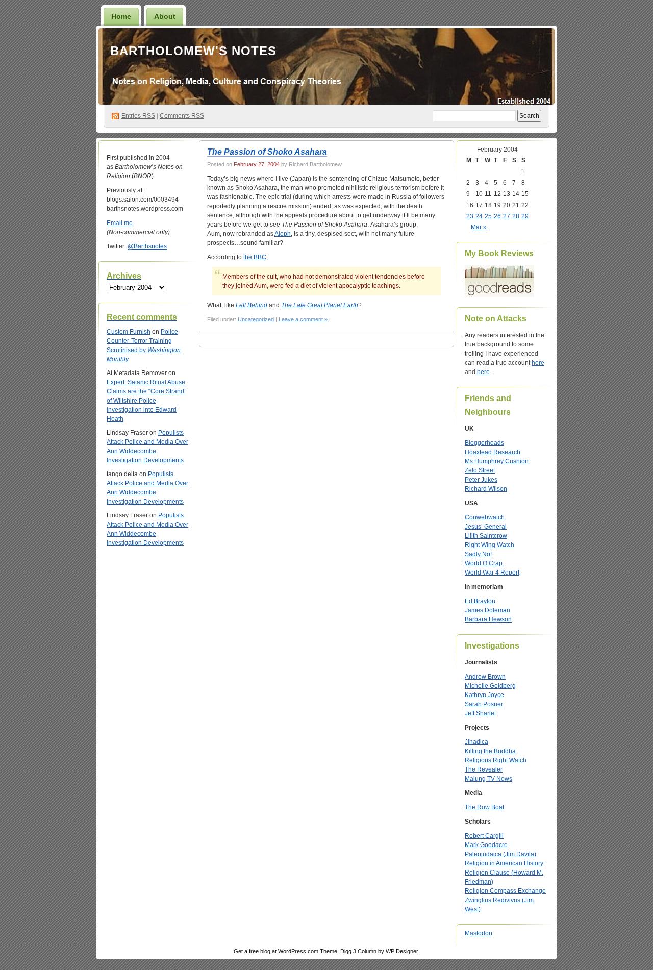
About (164, 16)
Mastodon (478, 933)
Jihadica (476, 741)
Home (121, 16)
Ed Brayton (480, 601)
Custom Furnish (128, 331)
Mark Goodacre (486, 845)
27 (506, 216)
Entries (138, 115)
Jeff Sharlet (480, 713)
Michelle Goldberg (490, 685)
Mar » (479, 227)
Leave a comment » (303, 319)
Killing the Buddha (490, 751)
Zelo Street (480, 470)
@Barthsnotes (147, 246)
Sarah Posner (484, 704)
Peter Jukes (481, 479)
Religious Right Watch (495, 760)
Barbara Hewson (488, 619)
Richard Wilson (486, 488)
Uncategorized (256, 319)
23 (469, 216)
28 (515, 216)
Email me (120, 223)
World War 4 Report (492, 572)
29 (525, 216)
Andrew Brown (485, 676)
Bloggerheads (484, 442)
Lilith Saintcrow (486, 535)
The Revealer (484, 769)
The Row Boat (484, 807)
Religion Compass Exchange (505, 890)
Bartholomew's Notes (193, 51)
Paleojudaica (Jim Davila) (500, 854)
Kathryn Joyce (484, 695)
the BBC (254, 257)
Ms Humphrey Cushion (497, 461)
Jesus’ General (486, 526)
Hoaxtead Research (492, 452)
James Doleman (487, 610)
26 (497, 216)
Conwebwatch (485, 517)
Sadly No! (478, 554)
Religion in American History (504, 863)
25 (488, 216)
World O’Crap (484, 563)
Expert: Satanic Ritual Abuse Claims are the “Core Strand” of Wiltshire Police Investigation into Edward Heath (146, 400)
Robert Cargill (484, 835)
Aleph (282, 233)
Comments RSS (182, 115)
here (538, 362)
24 (479, 216)
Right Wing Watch (489, 545)
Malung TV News (488, 778)
